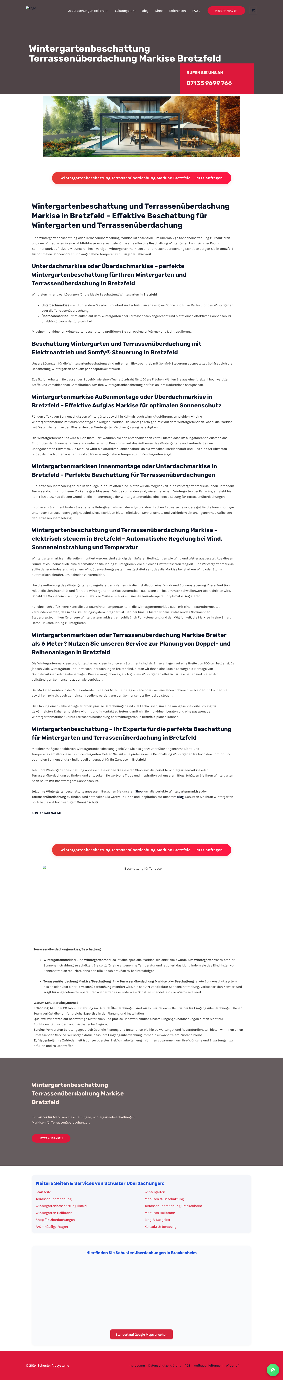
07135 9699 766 (209, 83)
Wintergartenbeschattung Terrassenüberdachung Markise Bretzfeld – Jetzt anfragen (141, 178)
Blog (145, 10)
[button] (133, 10)
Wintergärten (155, 1192)
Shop (159, 10)
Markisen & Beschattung (164, 1199)
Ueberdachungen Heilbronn (88, 10)
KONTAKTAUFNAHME (47, 813)
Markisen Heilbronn (160, 1213)
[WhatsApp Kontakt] (273, 1370)
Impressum (136, 1365)
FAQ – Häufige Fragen (52, 1227)
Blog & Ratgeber (157, 1220)
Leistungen (123, 10)
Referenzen (177, 10)
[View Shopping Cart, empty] (253, 10)
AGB (188, 1365)
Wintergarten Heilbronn (54, 1213)
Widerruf (232, 1365)
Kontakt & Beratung (160, 1227)
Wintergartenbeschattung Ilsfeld (61, 1206)
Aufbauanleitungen (208, 1365)
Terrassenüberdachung (54, 1199)
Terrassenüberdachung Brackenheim (173, 1206)
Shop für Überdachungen (55, 1220)
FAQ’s (196, 10)
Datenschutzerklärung (164, 1365)
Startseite (43, 1192)
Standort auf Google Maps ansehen (141, 1334)
